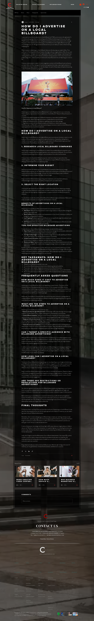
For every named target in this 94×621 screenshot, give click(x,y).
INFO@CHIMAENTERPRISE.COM (55, 535)
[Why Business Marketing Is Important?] (69, 471)
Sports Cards (43, 12)
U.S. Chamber (63, 583)
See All (78, 463)
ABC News (74, 578)
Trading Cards (35, 12)
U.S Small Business (64, 578)
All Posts (16, 12)
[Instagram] (86, 7)
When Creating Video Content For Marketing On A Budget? (24, 480)
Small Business (63, 591)
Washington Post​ (75, 596)
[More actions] (71, 22)
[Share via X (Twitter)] (25, 451)
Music (28, 12)
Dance (22, 12)
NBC (72, 585)
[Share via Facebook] (22, 451)
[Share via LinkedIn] (29, 451)
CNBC (73, 589)
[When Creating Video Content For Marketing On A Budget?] (25, 471)
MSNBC (73, 592)
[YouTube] (88, 7)
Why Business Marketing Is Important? (68, 480)
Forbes (61, 600)
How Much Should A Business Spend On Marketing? (47, 480)
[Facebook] (84, 7)
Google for (62, 589)
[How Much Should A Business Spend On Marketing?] (47, 471)
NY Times (73, 600)
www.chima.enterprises (42, 612)
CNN (72, 581)
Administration (63, 579)
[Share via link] (32, 451)
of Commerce (62, 585)
